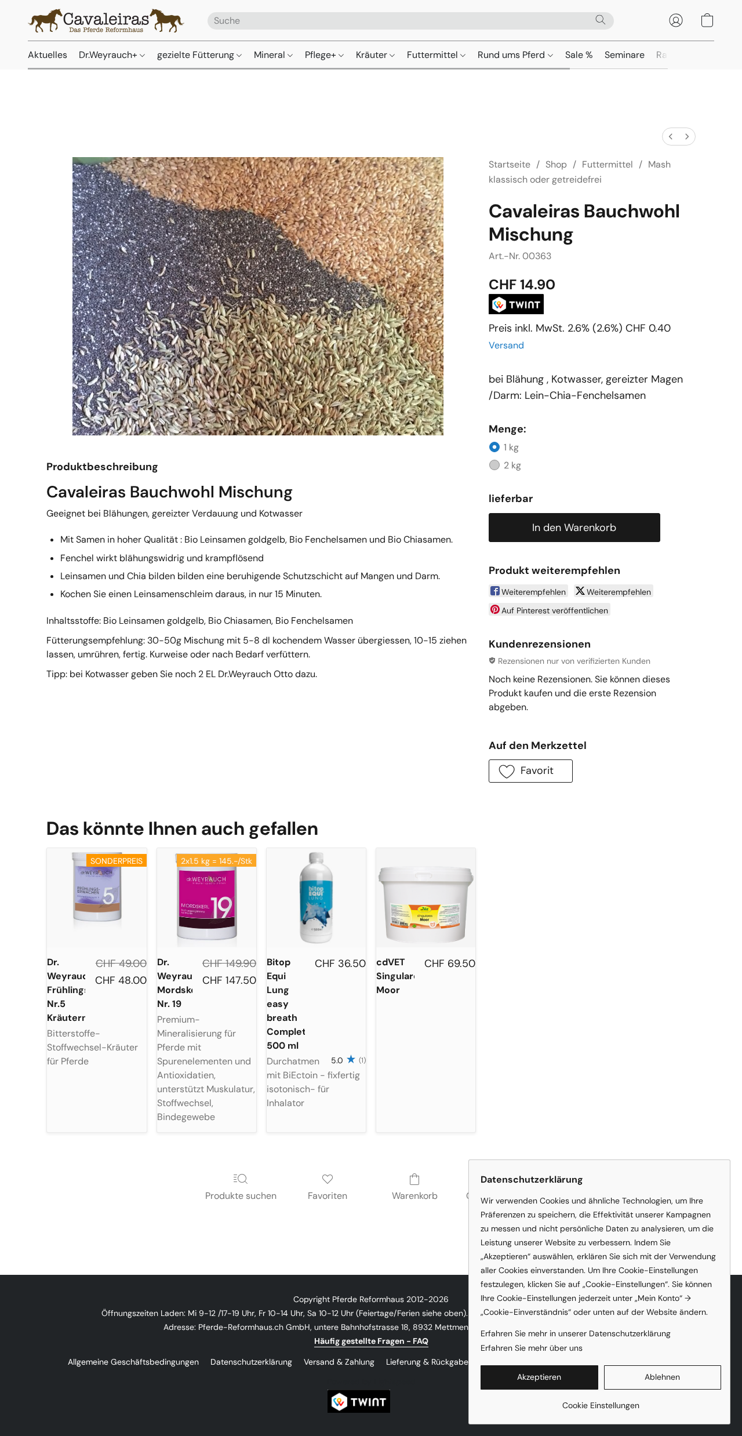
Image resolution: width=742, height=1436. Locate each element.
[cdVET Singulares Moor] (425, 897)
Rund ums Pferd (512, 55)
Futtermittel (433, 55)
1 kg (511, 447)
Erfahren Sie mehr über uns (532, 1348)
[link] (601, 1401)
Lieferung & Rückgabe (427, 1362)
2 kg (512, 465)
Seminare (625, 55)
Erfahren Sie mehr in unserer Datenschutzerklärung (576, 1333)
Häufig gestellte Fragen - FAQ (371, 1341)
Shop (556, 164)
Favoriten (327, 1196)
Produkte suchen (241, 1196)
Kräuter (373, 55)
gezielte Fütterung (197, 55)
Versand (506, 345)
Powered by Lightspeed (371, 1381)
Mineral (271, 55)
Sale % (579, 55)
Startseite (509, 164)
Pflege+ (322, 55)
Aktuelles (47, 55)
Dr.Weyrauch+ (109, 55)
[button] (106, 20)
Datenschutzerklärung (251, 1362)
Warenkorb (415, 1196)
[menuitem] (671, 136)
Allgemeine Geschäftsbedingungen (133, 1362)
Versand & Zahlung (339, 1362)
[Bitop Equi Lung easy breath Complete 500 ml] (316, 897)
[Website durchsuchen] (600, 20)
